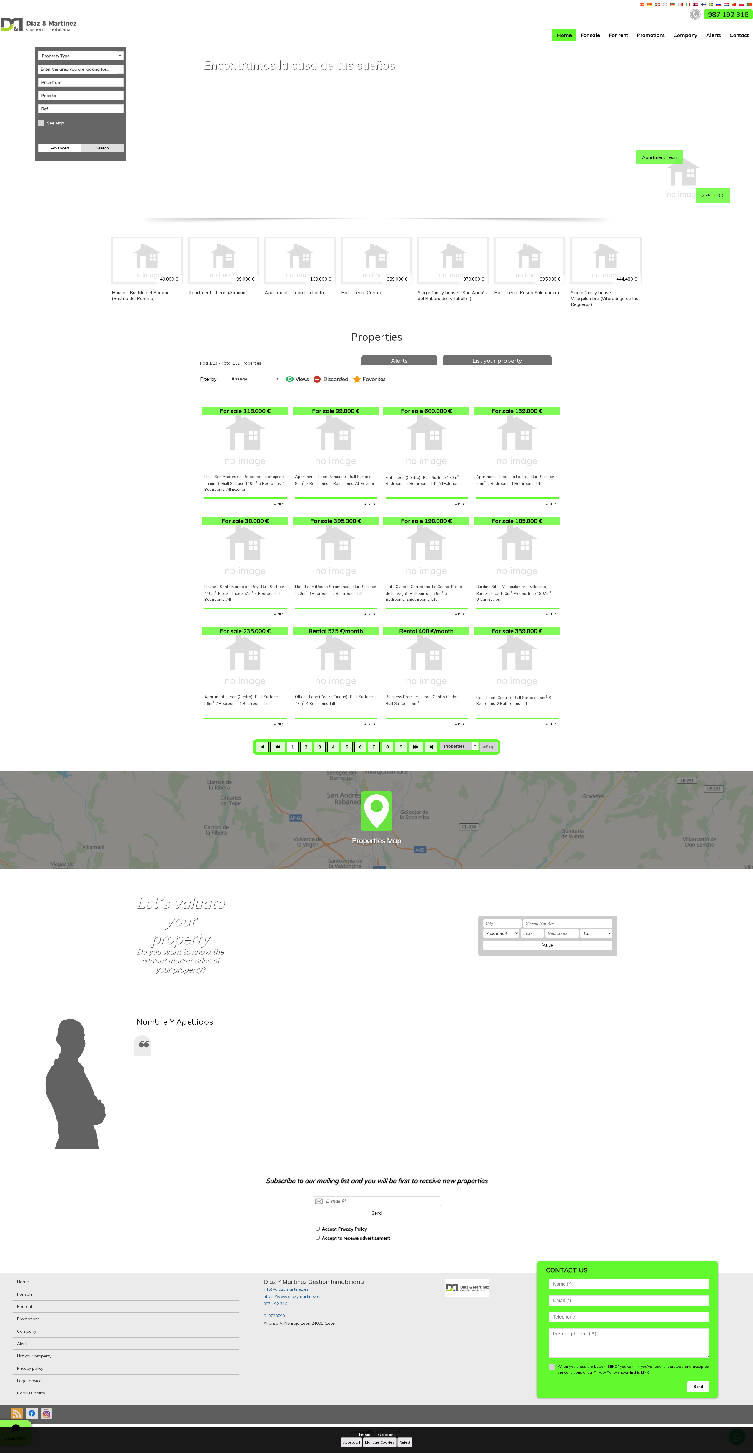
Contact (739, 35)
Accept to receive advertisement (356, 1238)
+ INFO (279, 504)
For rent (618, 35)
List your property (497, 360)
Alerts (713, 35)
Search (102, 148)
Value (547, 945)
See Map (55, 123)
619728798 (274, 1316)
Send (376, 1213)
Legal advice (29, 1380)
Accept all (351, 1442)
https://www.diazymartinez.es (292, 1296)
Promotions (651, 35)
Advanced (59, 148)
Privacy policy (30, 1368)
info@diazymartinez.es (286, 1289)
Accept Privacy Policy (344, 1229)
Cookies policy (31, 1393)
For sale (590, 35)
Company (685, 35)
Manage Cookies (379, 1442)
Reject (404, 1442)
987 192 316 (275, 1303)
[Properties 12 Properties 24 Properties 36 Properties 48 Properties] (459, 746)
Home (564, 35)
